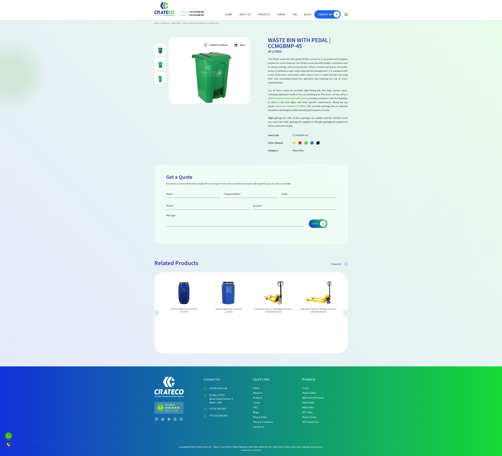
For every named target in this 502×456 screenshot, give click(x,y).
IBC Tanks (307, 412)
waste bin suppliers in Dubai (290, 106)
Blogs (307, 14)
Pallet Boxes (308, 402)
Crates (305, 388)
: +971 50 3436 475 (192, 15)
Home (229, 14)
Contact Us (258, 426)
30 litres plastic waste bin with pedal (287, 98)
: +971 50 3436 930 (192, 11)
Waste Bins (176, 23)
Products (165, 23)
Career (281, 14)
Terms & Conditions (263, 421)
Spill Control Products (313, 397)
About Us (244, 14)
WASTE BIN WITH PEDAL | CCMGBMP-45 (200, 23)
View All (336, 264)
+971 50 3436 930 (218, 415)
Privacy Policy (260, 417)
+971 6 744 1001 (217, 408)
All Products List (310, 421)
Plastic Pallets (309, 392)
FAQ (295, 14)
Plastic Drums (309, 417)
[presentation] (157, 312)
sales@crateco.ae (218, 388)
